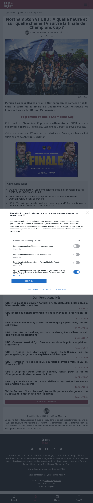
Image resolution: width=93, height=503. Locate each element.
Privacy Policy (60, 290)
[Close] (88, 213)
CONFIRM (29, 281)
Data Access (46, 290)
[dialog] (46, 251)
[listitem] (46, 240)
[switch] (76, 246)
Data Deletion (33, 290)
